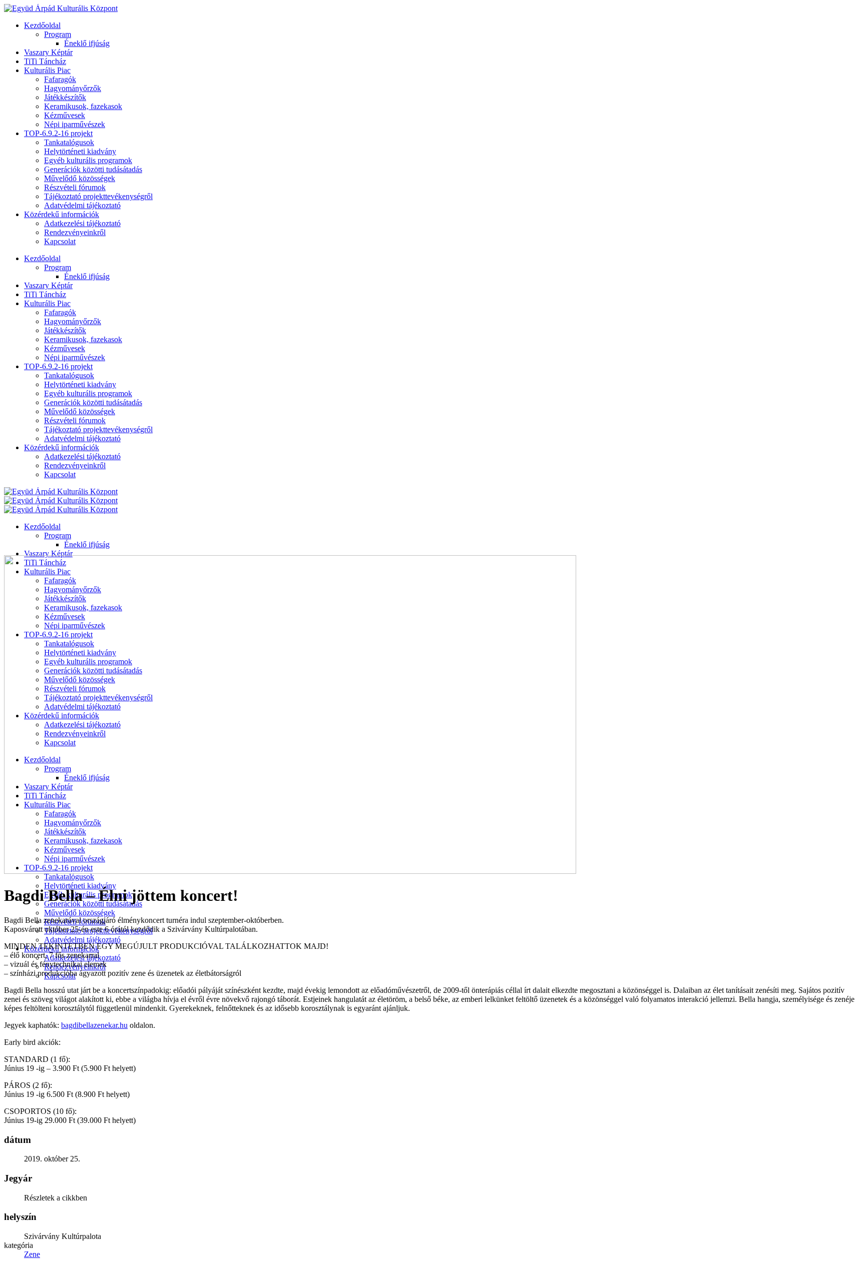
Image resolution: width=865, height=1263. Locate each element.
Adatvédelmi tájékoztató (82, 205)
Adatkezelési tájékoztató (82, 223)
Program (57, 34)
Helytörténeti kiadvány (80, 151)
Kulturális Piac (47, 70)
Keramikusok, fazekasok (83, 106)
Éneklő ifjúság (87, 43)
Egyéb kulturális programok (88, 160)
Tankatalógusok (69, 142)
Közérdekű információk (61, 214)
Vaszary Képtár (48, 52)
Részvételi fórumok (75, 187)
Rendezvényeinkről (75, 232)
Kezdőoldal (42, 25)
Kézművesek (64, 115)
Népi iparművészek (74, 124)
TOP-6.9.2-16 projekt (58, 133)
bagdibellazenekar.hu (94, 1025)
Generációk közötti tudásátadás (93, 169)
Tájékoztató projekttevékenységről (98, 196)
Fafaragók (60, 79)
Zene (32, 1254)
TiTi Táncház (45, 61)
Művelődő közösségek (79, 178)
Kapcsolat (60, 241)
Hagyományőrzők (72, 88)
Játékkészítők (65, 97)
